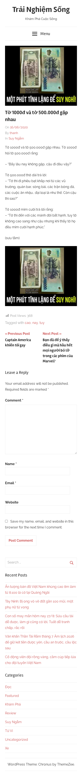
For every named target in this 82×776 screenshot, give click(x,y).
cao (28, 323)
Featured (12, 696)
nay (35, 323)
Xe (7, 748)
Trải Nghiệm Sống (41, 9)
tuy (42, 323)
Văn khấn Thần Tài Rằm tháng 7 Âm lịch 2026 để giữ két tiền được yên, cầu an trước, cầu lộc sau (41, 642)
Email (10, 483)
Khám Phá (13, 704)
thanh (14, 133)
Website (12, 502)
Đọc (8, 687)
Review (10, 713)
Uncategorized (16, 740)
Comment (14, 400)
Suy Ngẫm (16, 138)
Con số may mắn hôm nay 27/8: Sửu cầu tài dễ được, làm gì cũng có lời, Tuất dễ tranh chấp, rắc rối (39, 622)
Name (11, 464)
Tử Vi (9, 731)
